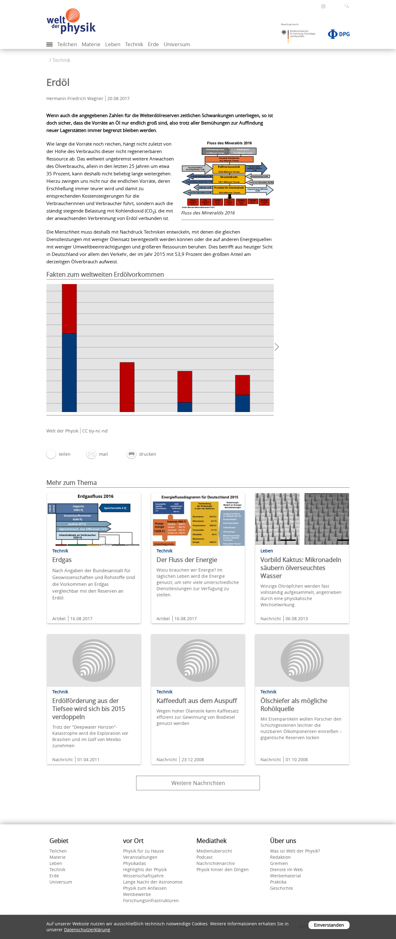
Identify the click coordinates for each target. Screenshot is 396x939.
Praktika (278, 882)
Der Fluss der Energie (187, 559)
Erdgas (62, 559)
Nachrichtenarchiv (215, 863)
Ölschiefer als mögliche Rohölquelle (293, 704)
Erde (153, 44)
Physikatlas (134, 863)
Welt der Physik (62, 431)
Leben (112, 44)
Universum (177, 44)
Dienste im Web (286, 869)
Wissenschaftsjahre (143, 876)
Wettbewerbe (137, 894)
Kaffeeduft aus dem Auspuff (197, 700)
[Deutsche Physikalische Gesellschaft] (336, 35)
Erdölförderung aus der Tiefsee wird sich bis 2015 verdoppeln (88, 708)
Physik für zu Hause (143, 851)
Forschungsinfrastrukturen (151, 900)
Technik (134, 44)
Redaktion (280, 857)
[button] (58, 454)
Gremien (279, 863)
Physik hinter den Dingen (222, 869)
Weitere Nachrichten (198, 783)
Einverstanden (329, 925)
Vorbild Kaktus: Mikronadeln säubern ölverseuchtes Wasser (300, 567)
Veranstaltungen (140, 857)
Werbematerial (285, 876)
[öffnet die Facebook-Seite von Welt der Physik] (315, 6)
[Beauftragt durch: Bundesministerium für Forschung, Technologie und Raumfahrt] (301, 35)
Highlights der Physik (145, 869)
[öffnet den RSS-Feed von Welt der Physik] (332, 6)
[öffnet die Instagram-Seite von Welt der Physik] (323, 6)
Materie (91, 44)
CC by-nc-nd (95, 431)
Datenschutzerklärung (87, 929)
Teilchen (67, 44)
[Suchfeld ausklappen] (348, 6)
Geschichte (281, 888)
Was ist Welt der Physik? (295, 851)
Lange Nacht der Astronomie (153, 882)
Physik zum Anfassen (145, 888)
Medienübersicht (214, 851)
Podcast (204, 857)
